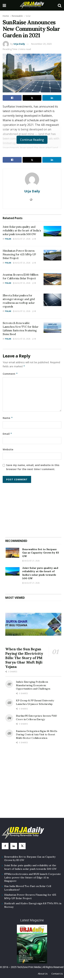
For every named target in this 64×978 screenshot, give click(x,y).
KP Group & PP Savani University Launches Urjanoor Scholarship (35, 702)
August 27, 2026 (22, 239)
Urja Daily (19, 43)
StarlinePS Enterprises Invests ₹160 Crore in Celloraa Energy (36, 717)
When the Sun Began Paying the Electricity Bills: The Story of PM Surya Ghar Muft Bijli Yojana (24, 658)
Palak (8, 239)
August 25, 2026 (22, 263)
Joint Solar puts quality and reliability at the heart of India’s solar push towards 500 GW (22, 230)
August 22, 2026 (22, 311)
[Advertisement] (33, 508)
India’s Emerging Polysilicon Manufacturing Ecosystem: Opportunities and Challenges (33, 685)
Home (6, 15)
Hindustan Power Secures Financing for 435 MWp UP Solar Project (19, 254)
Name (8, 418)
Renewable (17, 15)
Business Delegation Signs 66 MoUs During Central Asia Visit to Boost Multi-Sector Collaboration (36, 734)
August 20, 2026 (22, 339)
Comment (10, 373)
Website (8, 449)
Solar (28, 15)
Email (7, 433)
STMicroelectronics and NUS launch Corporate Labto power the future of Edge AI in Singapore (32, 877)
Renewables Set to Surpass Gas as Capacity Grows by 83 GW (40, 553)
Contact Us (57, 973)
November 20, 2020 (41, 43)
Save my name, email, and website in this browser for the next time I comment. (32, 467)
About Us (43, 973)
